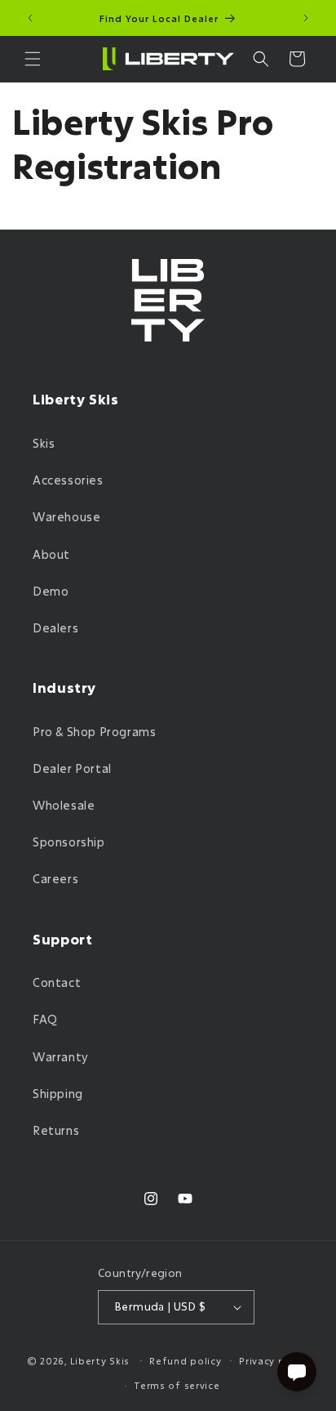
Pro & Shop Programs (94, 731)
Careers (55, 878)
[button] (33, 59)
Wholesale (64, 805)
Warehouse (66, 517)
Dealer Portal (72, 768)
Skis (44, 443)
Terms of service (176, 1385)
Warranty (61, 1057)
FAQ (45, 1019)
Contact (57, 982)
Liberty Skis (100, 1360)
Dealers (55, 628)
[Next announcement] (306, 18)
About (51, 554)
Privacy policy (274, 1361)
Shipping (58, 1093)
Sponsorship (69, 842)
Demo (51, 591)
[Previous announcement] (30, 18)
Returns (56, 1130)
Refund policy (185, 1361)
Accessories (68, 480)
